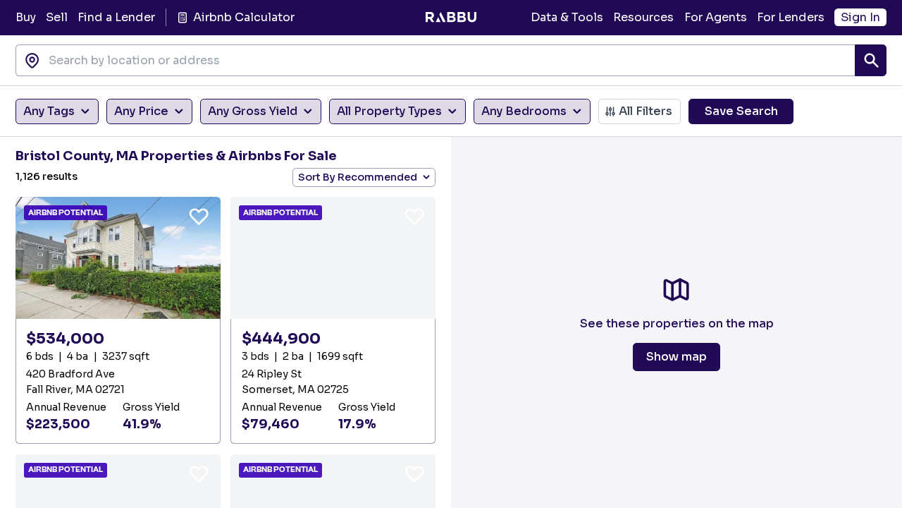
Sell (57, 17)
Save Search (741, 111)
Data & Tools (567, 17)
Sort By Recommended (357, 177)
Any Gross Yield (252, 111)
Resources (643, 17)
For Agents (715, 17)
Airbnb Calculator (243, 17)
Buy (26, 17)
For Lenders (790, 17)
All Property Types (389, 111)
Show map (676, 356)
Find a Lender (116, 17)
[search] (870, 60)
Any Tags (49, 111)
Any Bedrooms (524, 111)
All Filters (645, 111)
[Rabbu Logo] (450, 17)
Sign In (860, 17)
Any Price (141, 111)
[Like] (198, 216)
